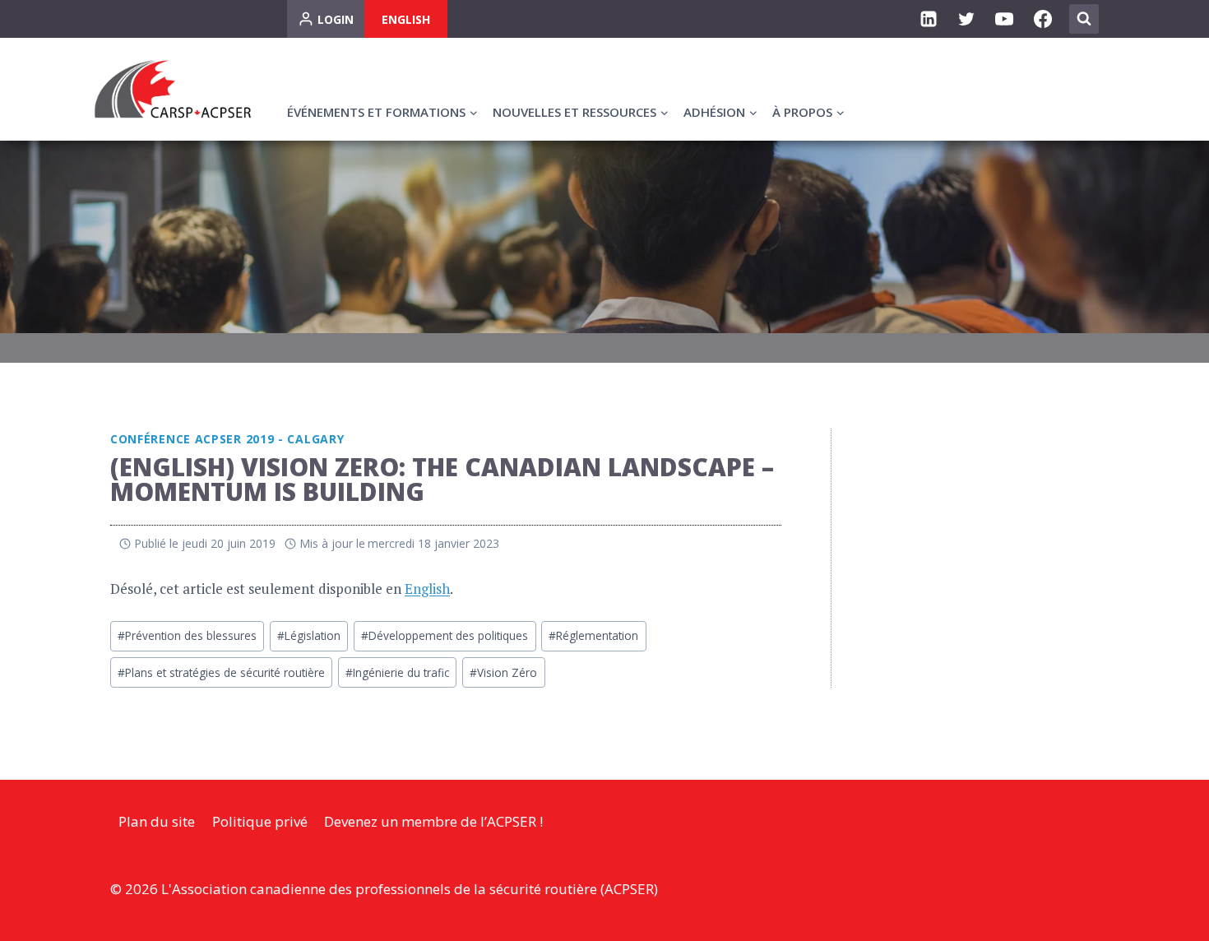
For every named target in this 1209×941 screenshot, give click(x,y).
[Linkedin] (928, 19)
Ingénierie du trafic (397, 672)
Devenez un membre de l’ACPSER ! (433, 821)
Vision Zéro (503, 672)
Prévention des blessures (187, 635)
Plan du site (156, 821)
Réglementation (593, 635)
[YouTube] (1004, 19)
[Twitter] (966, 19)
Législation (308, 635)
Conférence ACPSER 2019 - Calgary (227, 439)
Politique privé (260, 821)
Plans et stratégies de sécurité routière (221, 672)
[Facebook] (1043, 19)
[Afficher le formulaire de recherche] (1084, 19)
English (406, 19)
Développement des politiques (444, 635)
